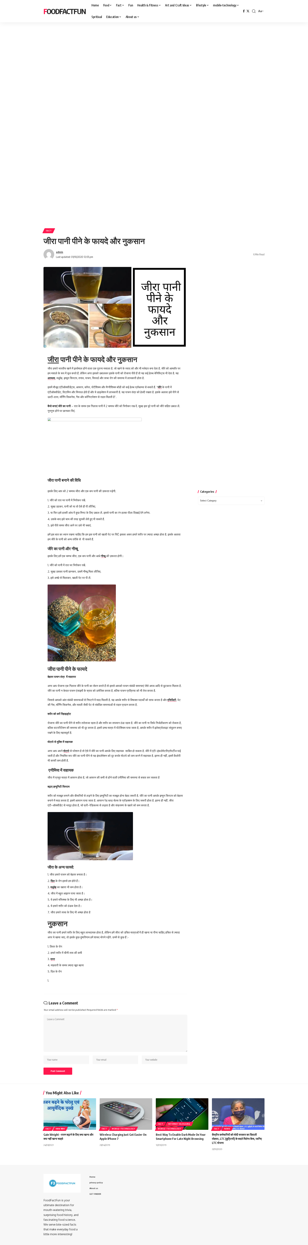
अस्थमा (51, 378)
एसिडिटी (171, 700)
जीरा (53, 359)
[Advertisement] (110, 54)
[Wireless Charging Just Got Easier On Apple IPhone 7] (126, 1114)
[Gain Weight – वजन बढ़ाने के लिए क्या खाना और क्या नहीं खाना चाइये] (69, 1114)
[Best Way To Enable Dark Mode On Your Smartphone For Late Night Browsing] (182, 1114)
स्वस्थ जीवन (60, 1129)
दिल (53, 881)
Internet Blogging (179, 1124)
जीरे (159, 387)
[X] (248, 11)
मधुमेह (53, 887)
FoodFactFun (64, 11)
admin (59, 252)
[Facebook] (244, 11)
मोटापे (66, 751)
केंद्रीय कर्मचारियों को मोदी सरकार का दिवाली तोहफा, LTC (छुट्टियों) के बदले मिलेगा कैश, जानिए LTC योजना (237, 1139)
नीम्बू (103, 556)
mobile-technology (123, 1129)
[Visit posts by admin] (48, 254)
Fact (49, 230)
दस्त (52, 959)
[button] (254, 11)
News (227, 1129)
